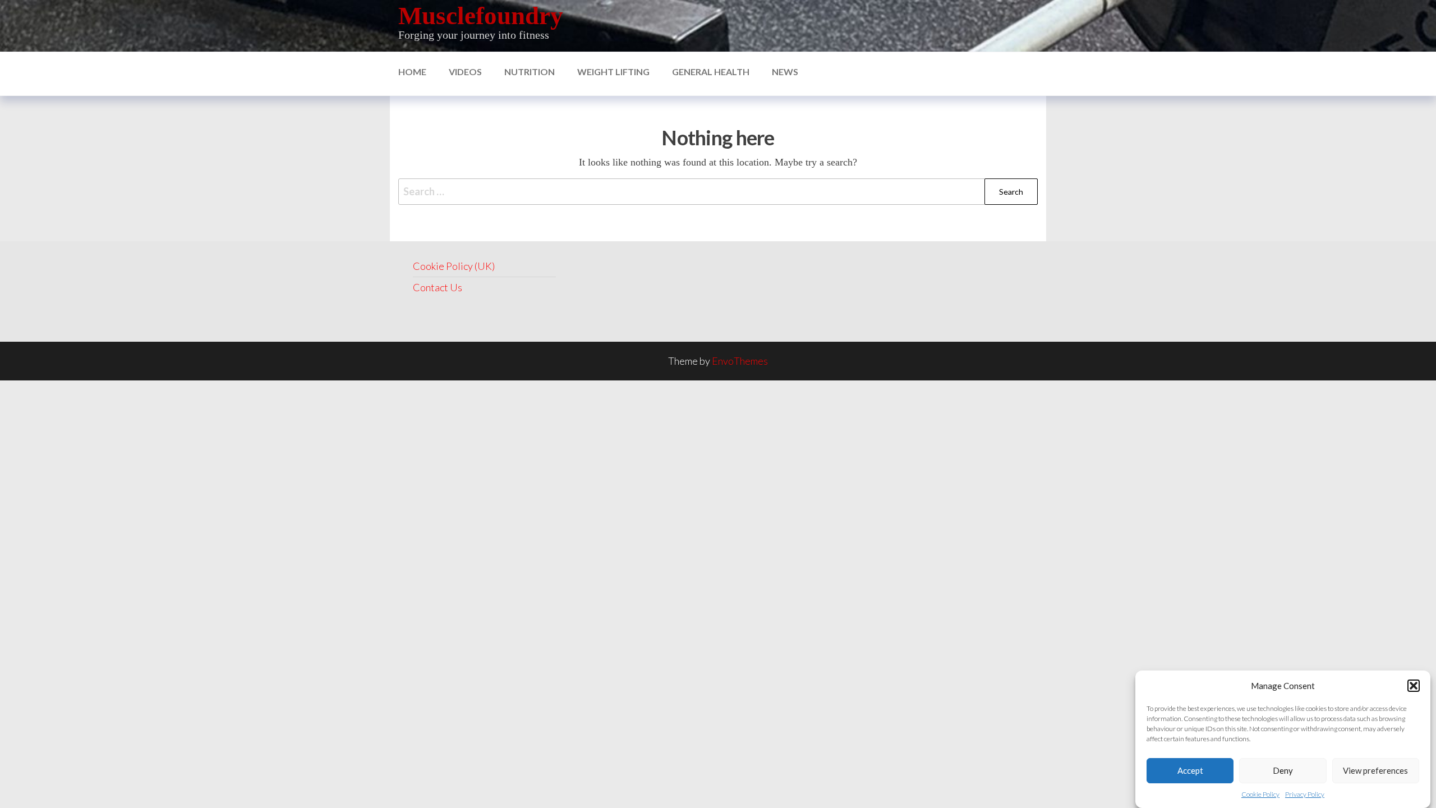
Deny (1283, 770)
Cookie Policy (1260, 794)
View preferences (1375, 770)
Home (412, 71)
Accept (1190, 770)
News (785, 71)
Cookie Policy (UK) (454, 266)
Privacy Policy (1304, 794)
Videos (465, 71)
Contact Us (437, 287)
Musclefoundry (480, 16)
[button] (1413, 685)
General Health (710, 71)
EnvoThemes (740, 361)
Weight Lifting (613, 71)
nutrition (529, 71)
